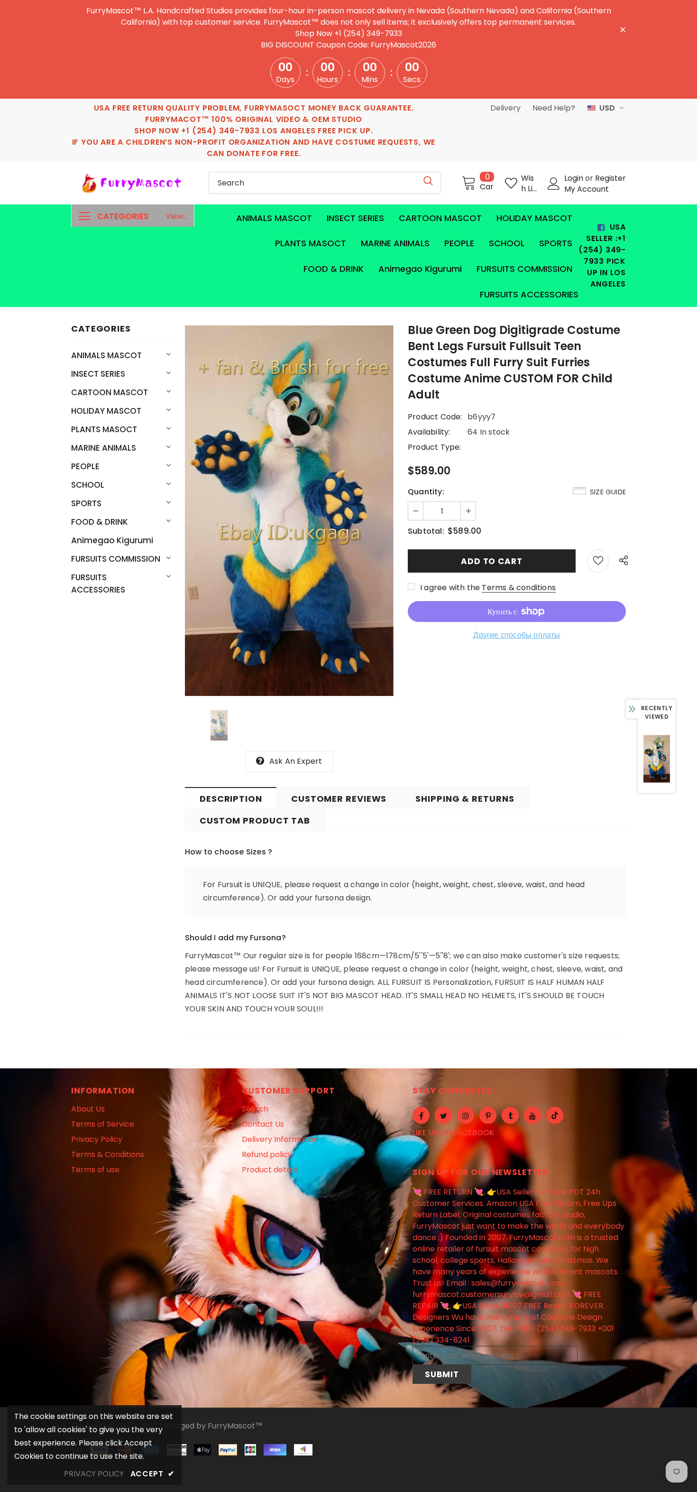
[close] (622, 29)
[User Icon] (553, 183)
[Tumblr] (510, 1115)
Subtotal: (426, 531)
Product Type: (434, 447)
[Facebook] (421, 1115)
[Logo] (132, 183)
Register (610, 178)
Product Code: (435, 416)
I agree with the (450, 587)
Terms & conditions (519, 587)
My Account (586, 189)
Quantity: (426, 491)
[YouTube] (532, 1115)
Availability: (429, 431)
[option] (289, 510)
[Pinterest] (487, 1115)
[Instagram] (465, 1115)
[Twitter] (443, 1115)
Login (574, 178)
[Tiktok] (554, 1115)
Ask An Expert (295, 761)
